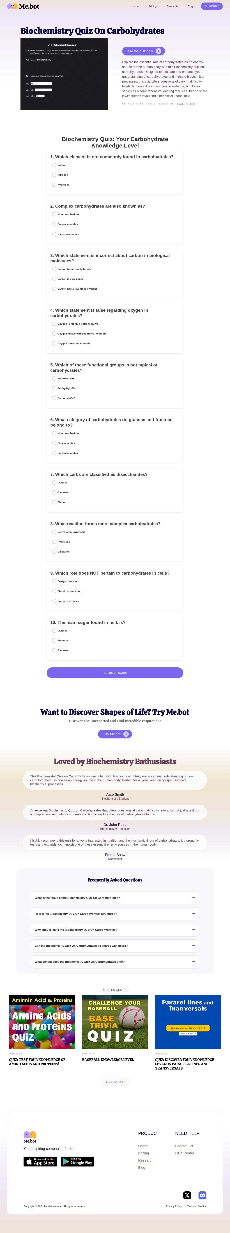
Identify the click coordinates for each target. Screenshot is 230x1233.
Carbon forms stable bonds (74, 269)
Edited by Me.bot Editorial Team (138, 104)
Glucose (63, 492)
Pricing (143, 1153)
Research (145, 1160)
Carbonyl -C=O (66, 398)
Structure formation (69, 591)
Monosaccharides (68, 214)
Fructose (63, 640)
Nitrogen (63, 174)
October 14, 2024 (186, 104)
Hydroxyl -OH (66, 378)
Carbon (62, 164)
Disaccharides (66, 443)
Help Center (184, 1153)
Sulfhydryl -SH (66, 388)
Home (143, 1146)
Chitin (61, 502)
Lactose (62, 482)
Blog (141, 1167)
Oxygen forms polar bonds (74, 343)
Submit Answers (115, 673)
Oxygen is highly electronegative (78, 323)
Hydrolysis (64, 541)
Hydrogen (64, 184)
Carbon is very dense (71, 278)
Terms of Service (196, 1206)
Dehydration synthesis (71, 531)
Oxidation (64, 551)
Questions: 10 (166, 104)
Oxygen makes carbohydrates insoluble (82, 333)
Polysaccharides (68, 224)
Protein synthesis (68, 601)
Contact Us (184, 1146)
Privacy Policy (174, 1206)
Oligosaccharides (68, 234)
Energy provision (68, 581)
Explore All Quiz (115, 1081)
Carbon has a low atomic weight (77, 288)
